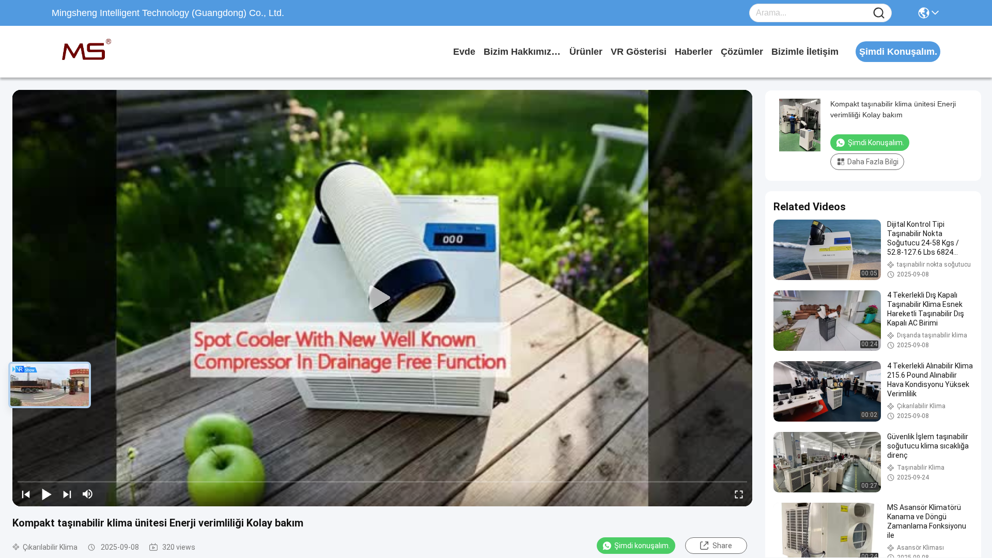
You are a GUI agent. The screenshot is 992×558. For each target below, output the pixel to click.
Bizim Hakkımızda (522, 52)
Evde (464, 52)
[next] (67, 494)
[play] (382, 298)
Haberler (693, 52)
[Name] (879, 13)
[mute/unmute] (88, 494)
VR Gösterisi (639, 52)
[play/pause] (46, 494)
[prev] (26, 494)
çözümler (742, 52)
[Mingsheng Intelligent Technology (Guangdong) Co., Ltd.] (108, 51)
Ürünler (585, 52)
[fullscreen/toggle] (739, 494)
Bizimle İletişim (805, 52)
